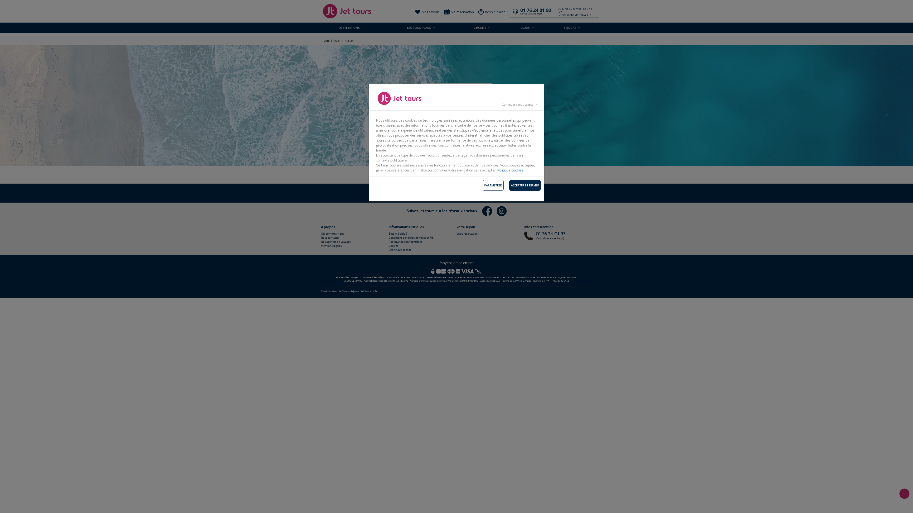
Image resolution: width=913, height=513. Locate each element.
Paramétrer (493, 185)
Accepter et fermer (525, 185)
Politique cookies (510, 170)
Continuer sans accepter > (519, 105)
